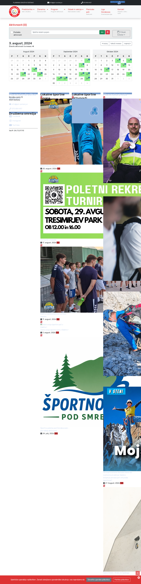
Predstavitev (27, 10)
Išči (102, 32)
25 (65, 78)
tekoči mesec (115, 43)
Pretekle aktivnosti (18, 33)
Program (57, 10)
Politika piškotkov (122, 580)
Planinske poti (90, 11)
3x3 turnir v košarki (48, 240)
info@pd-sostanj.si (19, 104)
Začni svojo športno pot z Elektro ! (54, 330)
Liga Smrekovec (106, 11)
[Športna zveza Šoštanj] (117, 2)
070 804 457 (87, 2)
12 (124, 64)
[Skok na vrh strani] (137, 573)
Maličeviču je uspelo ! (49, 166)
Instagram (16, 121)
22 (87, 73)
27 (129, 73)
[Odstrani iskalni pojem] (107, 32)
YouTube (15, 125)
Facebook (16, 116)
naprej (127, 43)
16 (34, 69)
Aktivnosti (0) (18, 24)
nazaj (105, 43)
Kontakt (122, 11)
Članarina (41, 10)
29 (87, 78)
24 (40, 73)
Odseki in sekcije (75, 10)
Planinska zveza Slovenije (115, 96)
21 (23, 73)
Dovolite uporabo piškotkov (99, 580)
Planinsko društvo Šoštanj (23, 2)
